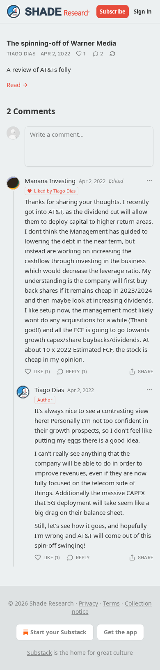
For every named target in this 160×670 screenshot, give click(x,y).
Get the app (120, 632)
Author (45, 400)
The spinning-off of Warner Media (61, 43)
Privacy (88, 603)
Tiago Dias (21, 53)
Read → (17, 84)
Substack (39, 652)
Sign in (143, 11)
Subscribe (113, 11)
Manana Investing (50, 181)
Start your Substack (58, 632)
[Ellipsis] (149, 180)
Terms (111, 603)
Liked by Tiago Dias (54, 191)
